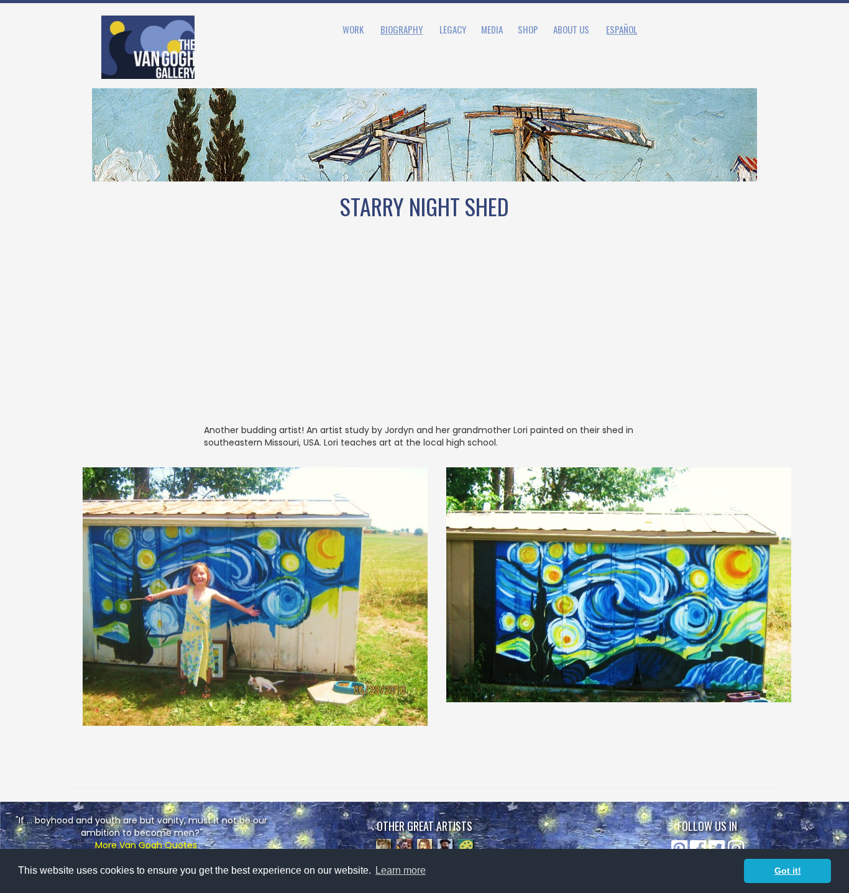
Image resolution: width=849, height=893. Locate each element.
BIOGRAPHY (401, 29)
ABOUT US (571, 29)
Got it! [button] (787, 871)
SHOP (528, 29)
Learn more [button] (400, 870)
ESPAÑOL (621, 29)
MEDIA (492, 29)
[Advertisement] (424, 331)
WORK (353, 29)
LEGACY (452, 29)
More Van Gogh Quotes (146, 845)
